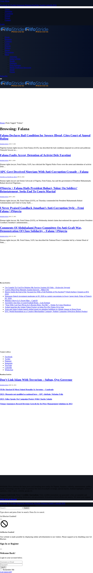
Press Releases (15, 65)
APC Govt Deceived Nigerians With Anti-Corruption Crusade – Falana (44, 171)
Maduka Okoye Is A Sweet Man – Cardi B (21, 301)
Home (7, 37)
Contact (8, 20)
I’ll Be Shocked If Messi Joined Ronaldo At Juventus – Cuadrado (27, 390)
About (7, 9)
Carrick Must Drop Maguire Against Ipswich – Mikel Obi (27, 290)
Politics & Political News (8, 177)
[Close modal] (1, 519)
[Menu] (1, 78)
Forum (7, 18)
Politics (7, 48)
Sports (7, 50)
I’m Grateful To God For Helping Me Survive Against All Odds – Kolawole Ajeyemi (37, 287)
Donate (7, 16)
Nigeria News (4, 144)
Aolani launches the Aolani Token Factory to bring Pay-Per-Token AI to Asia (34, 307)
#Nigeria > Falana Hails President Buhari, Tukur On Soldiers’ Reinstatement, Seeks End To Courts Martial (38, 190)
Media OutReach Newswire (20, 68)
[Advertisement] (46, 105)
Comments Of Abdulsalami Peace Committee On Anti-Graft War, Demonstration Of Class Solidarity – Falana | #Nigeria (41, 229)
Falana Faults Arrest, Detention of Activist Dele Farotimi (35, 155)
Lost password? (6, 572)
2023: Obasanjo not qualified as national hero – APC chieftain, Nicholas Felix (31, 394)
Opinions (13, 63)
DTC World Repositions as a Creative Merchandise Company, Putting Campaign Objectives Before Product (46, 311)
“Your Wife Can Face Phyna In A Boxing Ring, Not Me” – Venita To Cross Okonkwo (38, 305)
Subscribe (4, 76)
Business (8, 39)
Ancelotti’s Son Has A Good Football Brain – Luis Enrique (27, 303)
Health (12, 61)
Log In (3, 567)
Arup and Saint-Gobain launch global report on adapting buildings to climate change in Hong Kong (43, 309)
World (12, 70)
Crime (7, 44)
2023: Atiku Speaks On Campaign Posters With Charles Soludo (26, 399)
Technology (9, 52)
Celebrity (8, 41)
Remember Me (8, 570)
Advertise (8, 11)
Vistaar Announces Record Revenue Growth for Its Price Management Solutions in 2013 (36, 404)
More (7, 54)
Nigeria (8, 46)
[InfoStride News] (24, 33)
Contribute (9, 14)
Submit (26, 508)
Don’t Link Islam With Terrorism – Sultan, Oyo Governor (36, 379)
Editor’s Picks (15, 59)
